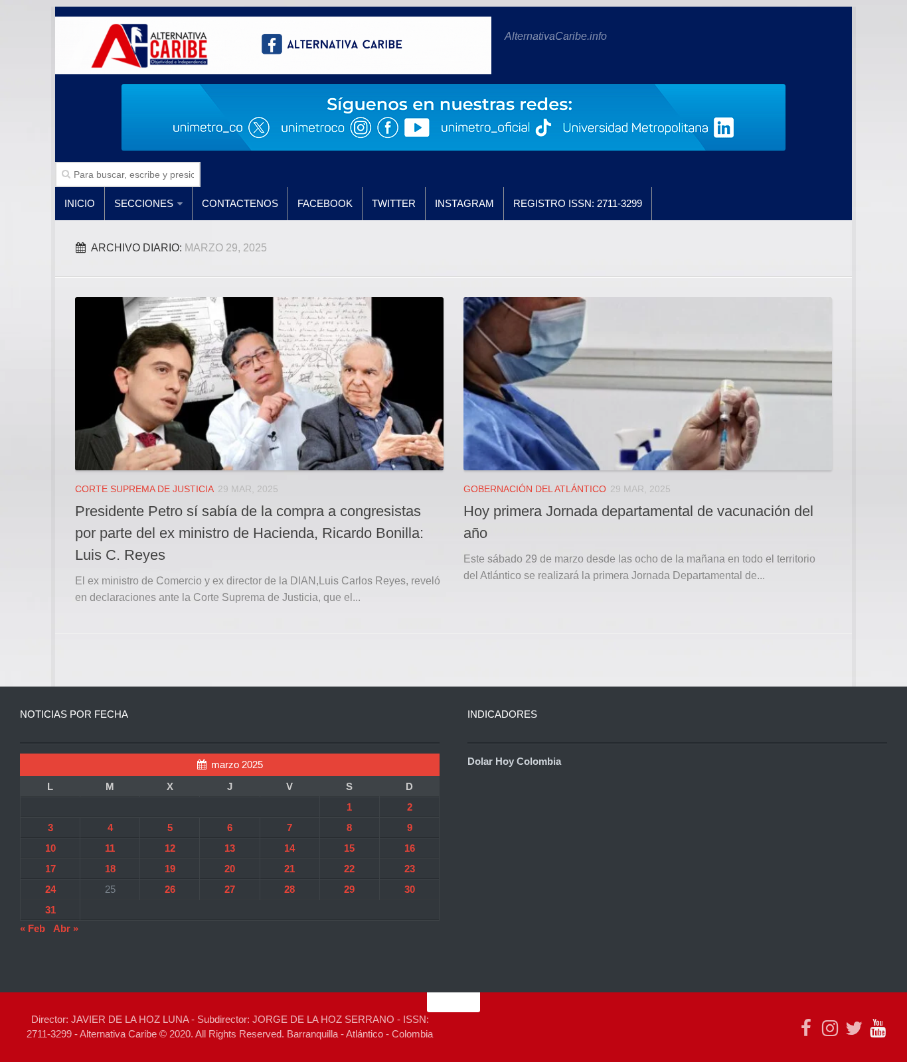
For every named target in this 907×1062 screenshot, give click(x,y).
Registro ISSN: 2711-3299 (577, 203)
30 (409, 889)
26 (170, 889)
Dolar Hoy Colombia (514, 761)
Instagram (464, 203)
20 (229, 868)
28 (289, 889)
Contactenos (240, 203)
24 (50, 889)
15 (349, 848)
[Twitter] (854, 1028)
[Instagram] (830, 1028)
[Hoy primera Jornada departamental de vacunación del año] (647, 383)
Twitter (394, 203)
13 (229, 848)
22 (349, 868)
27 (229, 889)
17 (50, 868)
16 (409, 848)
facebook (325, 203)
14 (289, 848)
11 (110, 848)
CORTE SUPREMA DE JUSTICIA (144, 489)
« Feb (32, 928)
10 (50, 848)
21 (289, 868)
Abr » (65, 928)
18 (110, 868)
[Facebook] (806, 1028)
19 (170, 868)
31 (50, 909)
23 (409, 868)
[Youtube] (877, 1028)
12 (170, 848)
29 (349, 889)
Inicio (79, 203)
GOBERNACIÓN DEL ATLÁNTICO (534, 489)
